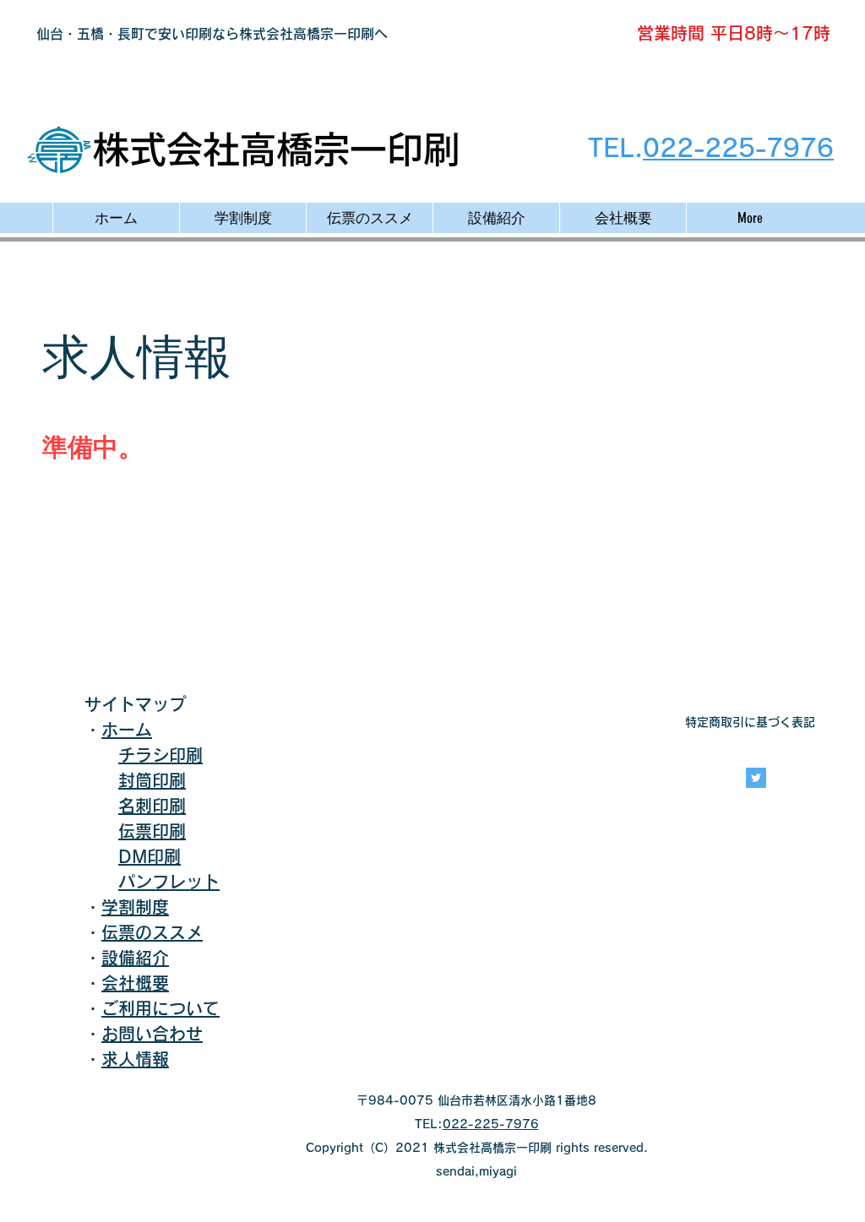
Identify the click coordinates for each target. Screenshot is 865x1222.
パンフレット (169, 881)
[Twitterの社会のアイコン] (756, 778)
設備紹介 (135, 957)
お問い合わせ (152, 1033)
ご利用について (160, 1008)
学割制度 (135, 907)
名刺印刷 (152, 805)
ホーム (126, 729)
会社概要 (135, 983)
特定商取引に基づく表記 (750, 722)
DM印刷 (149, 856)
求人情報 (135, 1059)
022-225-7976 (738, 147)
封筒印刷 (152, 780)
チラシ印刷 (160, 755)
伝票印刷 (152, 831)
